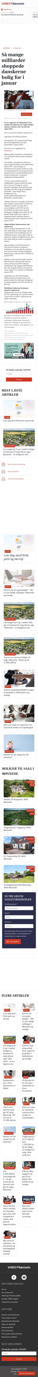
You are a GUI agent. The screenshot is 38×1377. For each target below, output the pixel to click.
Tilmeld (19, 379)
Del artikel (25, 114)
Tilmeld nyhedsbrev (26, 1373)
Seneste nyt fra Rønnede (10, 1315)
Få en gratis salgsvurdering (12, 1334)
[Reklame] (19, 350)
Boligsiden (8, 151)
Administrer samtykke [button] (10, 1302)
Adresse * (8, 922)
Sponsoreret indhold (9, 1337)
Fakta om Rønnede (8, 1324)
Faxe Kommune (7, 1331)
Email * (7, 913)
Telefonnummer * (11, 904)
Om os (4, 1289)
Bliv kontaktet (12, 941)
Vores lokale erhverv (9, 1318)
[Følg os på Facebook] (13, 1277)
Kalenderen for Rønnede (11, 1321)
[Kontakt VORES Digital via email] (24, 1277)
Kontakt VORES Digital (10, 1299)
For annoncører (7, 1292)
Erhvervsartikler (7, 1327)
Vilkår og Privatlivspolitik (11, 1296)
